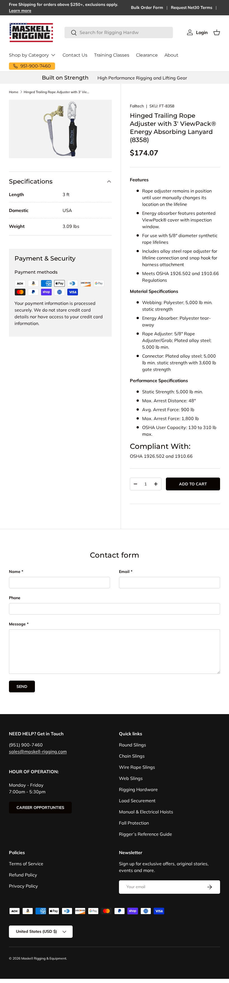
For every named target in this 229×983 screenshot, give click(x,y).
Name (14, 571)
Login (202, 32)
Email (124, 571)
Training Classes (111, 55)
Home (13, 92)
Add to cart (193, 483)
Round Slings (132, 745)
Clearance (147, 55)
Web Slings (131, 778)
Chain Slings (132, 756)
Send (21, 686)
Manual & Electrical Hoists (146, 812)
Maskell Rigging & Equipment (43, 958)
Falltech (137, 106)
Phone (14, 597)
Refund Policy (23, 875)
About (171, 55)
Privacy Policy (23, 886)
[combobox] (119, 32)
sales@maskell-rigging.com (38, 751)
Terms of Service (26, 863)
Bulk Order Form (147, 7)
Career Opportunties (40, 807)
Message (17, 624)
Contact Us (75, 55)
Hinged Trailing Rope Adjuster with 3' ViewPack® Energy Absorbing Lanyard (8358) (57, 92)
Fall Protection (134, 823)
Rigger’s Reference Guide (145, 834)
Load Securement (137, 800)
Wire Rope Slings (137, 767)
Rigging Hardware (138, 789)
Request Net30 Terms (191, 7)
